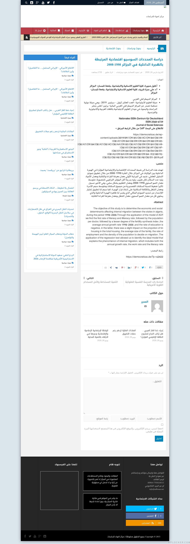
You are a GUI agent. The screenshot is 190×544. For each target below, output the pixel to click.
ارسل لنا (38, 30)
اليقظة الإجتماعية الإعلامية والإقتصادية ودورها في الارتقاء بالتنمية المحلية (96, 334)
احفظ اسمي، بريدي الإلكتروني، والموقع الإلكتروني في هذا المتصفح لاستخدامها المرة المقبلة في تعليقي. (123, 430)
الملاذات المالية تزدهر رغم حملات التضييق (124, 332)
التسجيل (100, 2)
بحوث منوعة (67, 195)
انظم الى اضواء (100, 30)
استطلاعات (119, 30)
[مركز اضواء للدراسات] (156, 16)
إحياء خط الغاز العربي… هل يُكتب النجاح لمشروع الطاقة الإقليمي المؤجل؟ (152, 334)
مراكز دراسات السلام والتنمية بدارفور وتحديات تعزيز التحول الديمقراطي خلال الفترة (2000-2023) (136, 37)
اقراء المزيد (70, 80)
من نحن (110, 2)
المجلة (67, 30)
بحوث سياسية (66, 75)
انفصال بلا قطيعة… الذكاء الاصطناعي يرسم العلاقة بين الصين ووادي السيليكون (53, 190)
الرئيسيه (151, 48)
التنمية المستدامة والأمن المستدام (101, 280)
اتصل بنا (120, 2)
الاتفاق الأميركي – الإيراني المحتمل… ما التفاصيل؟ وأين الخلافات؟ (51, 69)
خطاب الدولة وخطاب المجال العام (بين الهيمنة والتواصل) (53, 236)
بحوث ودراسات (138, 30)
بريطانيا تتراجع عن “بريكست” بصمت (57, 170)
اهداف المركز (134, 2)
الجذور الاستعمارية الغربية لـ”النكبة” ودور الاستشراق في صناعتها (55, 151)
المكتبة (53, 30)
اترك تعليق (109, 72)
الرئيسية (156, 30)
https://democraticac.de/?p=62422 (144, 257)
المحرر (144, 301)
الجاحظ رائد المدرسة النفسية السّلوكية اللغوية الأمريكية (144, 282)
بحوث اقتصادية (113, 48)
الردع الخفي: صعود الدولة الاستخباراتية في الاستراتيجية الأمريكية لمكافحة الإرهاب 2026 (54, 257)
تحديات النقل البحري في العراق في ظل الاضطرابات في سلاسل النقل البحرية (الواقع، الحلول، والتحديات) (51, 213)
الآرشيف (81, 30)
